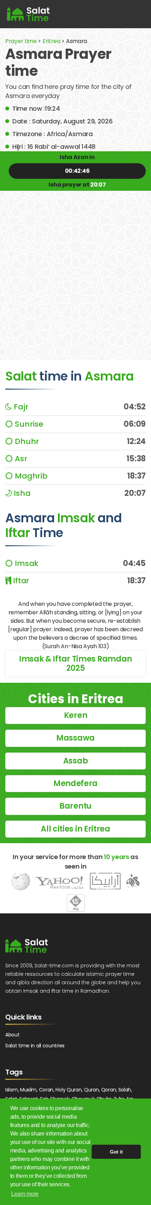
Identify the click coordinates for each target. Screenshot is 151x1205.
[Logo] (26, 946)
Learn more (25, 1194)
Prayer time (21, 41)
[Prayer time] (28, 14)
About (12, 1034)
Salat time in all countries (35, 1045)
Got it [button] (116, 1152)
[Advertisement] (75, 270)
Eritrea (51, 41)
